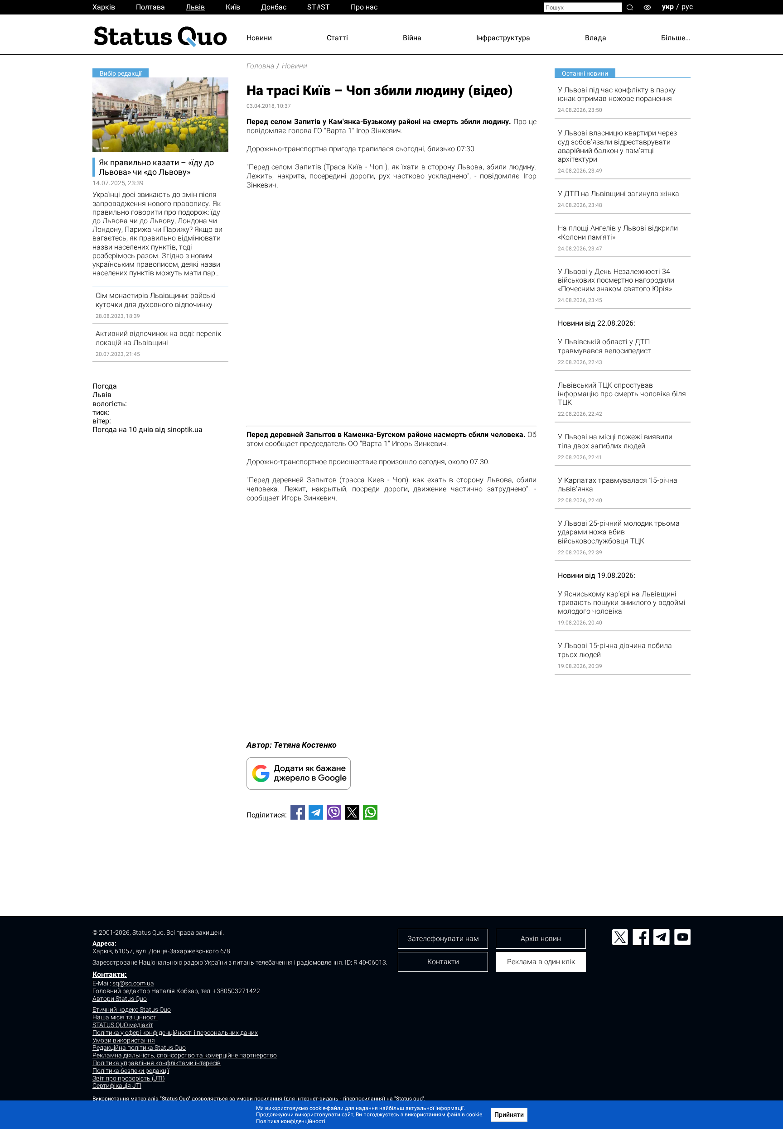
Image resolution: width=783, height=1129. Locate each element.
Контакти (443, 961)
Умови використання (123, 1040)
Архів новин (541, 938)
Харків (103, 7)
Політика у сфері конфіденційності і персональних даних (175, 1032)
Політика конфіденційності (290, 1121)
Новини (259, 38)
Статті (337, 38)
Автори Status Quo (119, 998)
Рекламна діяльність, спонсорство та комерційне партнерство (184, 1055)
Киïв (233, 7)
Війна (412, 38)
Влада (595, 38)
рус (687, 6)
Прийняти (509, 1114)
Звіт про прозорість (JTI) (128, 1078)
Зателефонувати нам (443, 938)
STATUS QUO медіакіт (122, 1024)
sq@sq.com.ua (133, 983)
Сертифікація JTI (116, 1085)
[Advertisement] (391, 856)
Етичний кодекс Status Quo (131, 1009)
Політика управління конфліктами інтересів (156, 1063)
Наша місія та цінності (125, 1017)
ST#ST (318, 7)
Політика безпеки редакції (130, 1070)
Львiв (195, 7)
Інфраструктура (503, 38)
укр (668, 6)
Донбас (273, 7)
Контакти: (109, 974)
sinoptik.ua (185, 429)
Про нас (364, 7)
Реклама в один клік (541, 961)
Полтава (150, 7)
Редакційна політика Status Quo (139, 1047)
